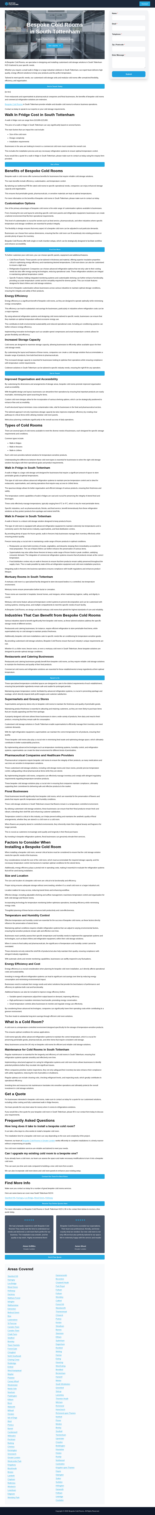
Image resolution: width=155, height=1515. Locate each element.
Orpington (60, 1475)
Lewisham (12, 1490)
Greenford (60, 1388)
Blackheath (12, 1468)
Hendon (11, 1414)
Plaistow (11, 1378)
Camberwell (12, 1432)
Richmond (60, 1406)
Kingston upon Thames (65, 1468)
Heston (59, 1453)
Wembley (59, 1297)
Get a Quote (53, 46)
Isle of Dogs (12, 1418)
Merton (58, 1380)
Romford (59, 1348)
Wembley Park (13, 1497)
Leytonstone (12, 1320)
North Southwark (14, 1356)
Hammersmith (61, 1275)
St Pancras (12, 1323)
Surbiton (59, 1482)
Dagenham (60, 1344)
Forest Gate (12, 1349)
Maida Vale (12, 1389)
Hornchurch (60, 1409)
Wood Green (39, 1198)
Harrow (59, 1355)
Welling (59, 1351)
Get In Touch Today (54, 86)
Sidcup (58, 1391)
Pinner (58, 1420)
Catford (59, 1301)
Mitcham (59, 1402)
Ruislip (58, 1457)
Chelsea (11, 1447)
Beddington (60, 1446)
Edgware (11, 1494)
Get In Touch (55, 373)
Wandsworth (61, 1308)
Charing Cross (13, 1360)
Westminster (13, 1385)
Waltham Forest (14, 1298)
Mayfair (11, 1374)
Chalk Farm (12, 1334)
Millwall (11, 1410)
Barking (11, 1443)
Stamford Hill (10, 1198)
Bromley (11, 1341)
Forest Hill (60, 1304)
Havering (59, 1362)
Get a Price (55, 164)
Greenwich (12, 1454)
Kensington (12, 1450)
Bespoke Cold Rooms (14, 104)
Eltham (58, 1337)
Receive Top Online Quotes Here (54, 1203)
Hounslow (60, 1449)
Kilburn (10, 1400)
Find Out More (54, 249)
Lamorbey (60, 1395)
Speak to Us (54, 678)
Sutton (58, 1478)
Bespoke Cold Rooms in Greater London (38, 1141)
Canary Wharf (13, 1381)
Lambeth (11, 1476)
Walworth (11, 1407)
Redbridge (12, 1363)
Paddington (12, 1396)
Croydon (59, 1442)
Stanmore (60, 1333)
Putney (58, 1319)
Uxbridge (59, 1497)
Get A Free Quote (54, 1257)
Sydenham (60, 1341)
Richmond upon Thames (66, 1413)
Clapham (11, 1479)
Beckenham (60, 1373)
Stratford (11, 1338)
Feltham (59, 1493)
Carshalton (60, 1464)
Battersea (11, 1483)
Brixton (10, 1472)
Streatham (60, 1326)
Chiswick (59, 1315)
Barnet (10, 1429)
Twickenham (61, 1435)
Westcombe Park (14, 1461)
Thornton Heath (62, 1399)
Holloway (49, 1198)
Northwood (60, 1460)
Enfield (10, 1367)
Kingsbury (12, 1465)
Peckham (11, 1439)
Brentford (59, 1370)
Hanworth (60, 1489)
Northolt (59, 1417)
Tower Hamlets (14, 1345)
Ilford (10, 1421)
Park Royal (60, 1286)
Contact (145, 4)
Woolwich (12, 1487)
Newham (11, 1392)
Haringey (19, 1198)
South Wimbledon (63, 1384)
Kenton (59, 1322)
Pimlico (11, 1425)
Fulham (59, 1290)
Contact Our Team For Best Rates (55, 1176)
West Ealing (60, 1366)
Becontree (60, 1279)
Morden (59, 1424)
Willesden (12, 1436)
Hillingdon (60, 1486)
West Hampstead (14, 1371)
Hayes (58, 1471)
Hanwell (59, 1377)
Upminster (60, 1439)
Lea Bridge (28, 1198)
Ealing (58, 1359)
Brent (10, 1403)
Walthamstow (13, 1305)
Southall (59, 1431)
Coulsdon (60, 1500)
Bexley (58, 1428)
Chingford (12, 1352)
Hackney (11, 1294)
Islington (11, 1302)
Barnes (59, 1330)
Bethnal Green (13, 1312)
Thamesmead (61, 1312)
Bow (9, 1316)
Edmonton (12, 1309)
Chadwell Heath (62, 1283)
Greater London (14, 1458)
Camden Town (13, 1327)
